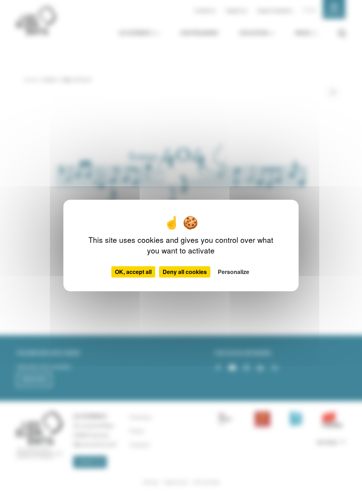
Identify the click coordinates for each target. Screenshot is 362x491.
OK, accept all (133, 272)
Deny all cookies (185, 272)
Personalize (233, 272)
